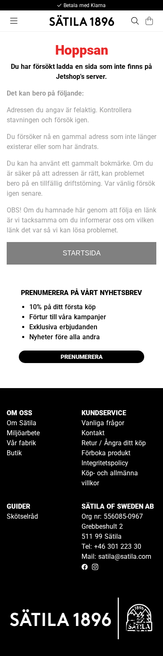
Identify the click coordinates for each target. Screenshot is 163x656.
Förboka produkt (106, 453)
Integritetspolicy (105, 463)
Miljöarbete (23, 433)
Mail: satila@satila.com (116, 556)
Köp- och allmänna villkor (110, 478)
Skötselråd (22, 516)
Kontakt (93, 433)
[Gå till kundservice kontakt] (137, 630)
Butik (14, 453)
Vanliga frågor (103, 423)
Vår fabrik (21, 443)
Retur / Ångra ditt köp (114, 443)
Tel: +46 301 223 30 (111, 546)
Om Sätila (21, 423)
